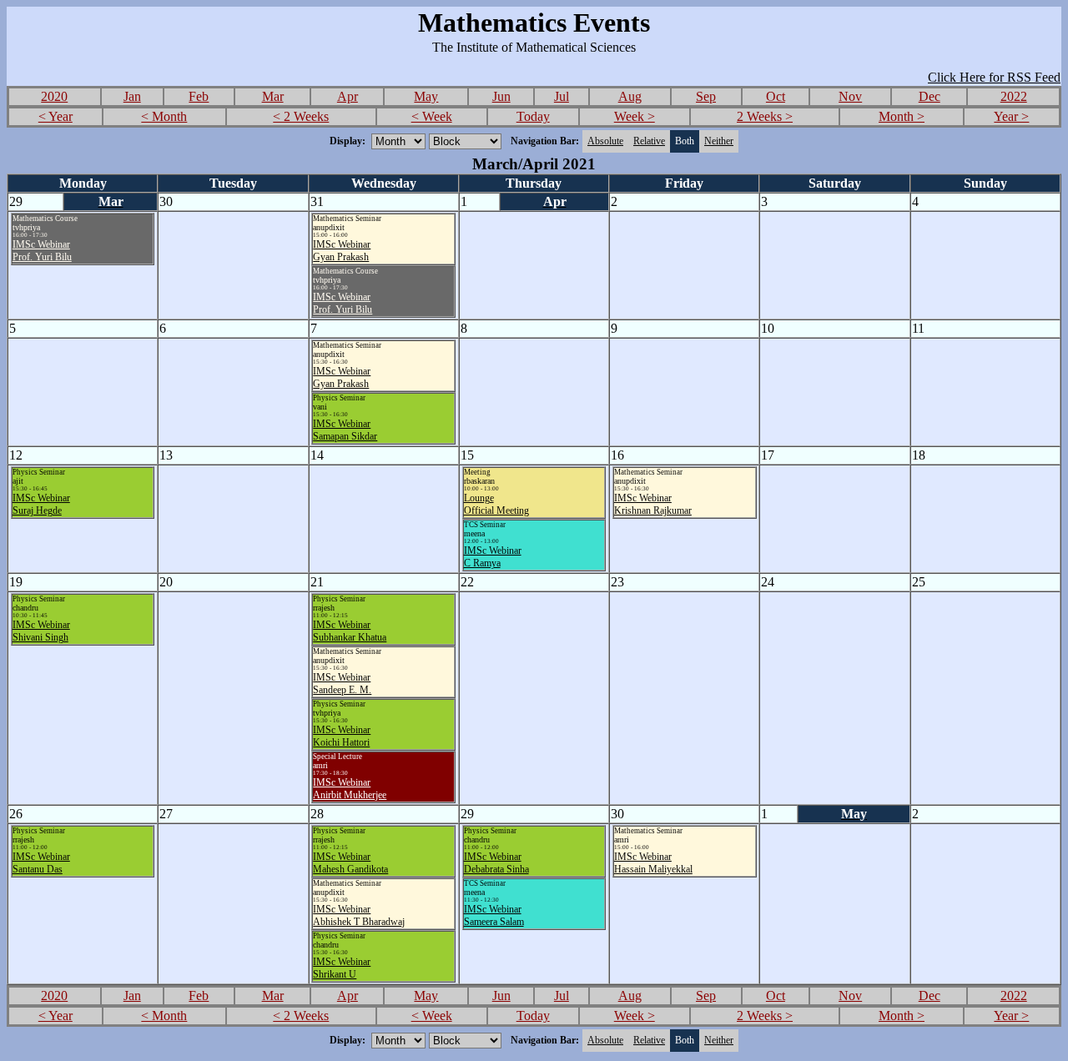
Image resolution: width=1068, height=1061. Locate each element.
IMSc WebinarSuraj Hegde (41, 504)
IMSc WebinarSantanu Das (41, 863)
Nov (850, 96)
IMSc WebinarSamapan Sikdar (345, 430)
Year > (1011, 116)
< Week (431, 116)
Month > (901, 116)
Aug (630, 96)
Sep (706, 96)
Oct (775, 96)
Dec (929, 96)
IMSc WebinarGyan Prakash (341, 251)
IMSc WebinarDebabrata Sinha (496, 863)
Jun (501, 96)
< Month (164, 116)
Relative (649, 141)
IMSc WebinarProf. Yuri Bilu (42, 251)
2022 (1013, 96)
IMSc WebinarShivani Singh (41, 631)
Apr (347, 96)
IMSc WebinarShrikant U (341, 968)
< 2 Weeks (301, 116)
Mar (273, 96)
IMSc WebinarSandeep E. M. (342, 683)
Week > (634, 116)
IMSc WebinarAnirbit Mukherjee (349, 789)
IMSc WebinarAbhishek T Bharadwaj (359, 915)
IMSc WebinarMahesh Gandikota (350, 863)
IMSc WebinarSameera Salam (494, 915)
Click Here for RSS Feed (994, 77)
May (426, 96)
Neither (718, 141)
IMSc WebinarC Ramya (492, 557)
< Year (55, 116)
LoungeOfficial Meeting (496, 504)
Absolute (605, 141)
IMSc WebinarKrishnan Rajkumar (653, 504)
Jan (132, 96)
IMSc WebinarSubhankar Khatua (349, 631)
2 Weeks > (765, 116)
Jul (561, 96)
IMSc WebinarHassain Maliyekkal (653, 863)
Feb (199, 96)
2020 (54, 96)
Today (533, 116)
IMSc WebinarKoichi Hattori (341, 736)
